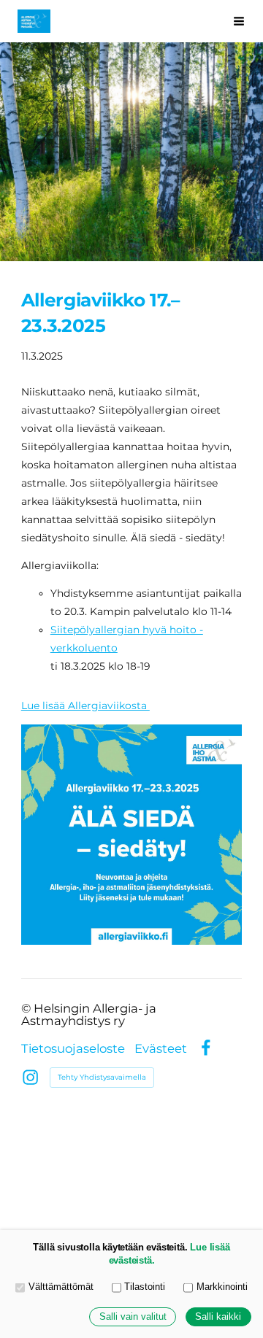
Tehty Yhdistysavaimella (102, 1077)
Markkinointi (222, 1287)
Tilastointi (144, 1287)
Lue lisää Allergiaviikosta (85, 705)
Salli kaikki (218, 1317)
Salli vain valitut (133, 1317)
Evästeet (160, 1049)
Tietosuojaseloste (73, 1049)
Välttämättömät (61, 1287)
